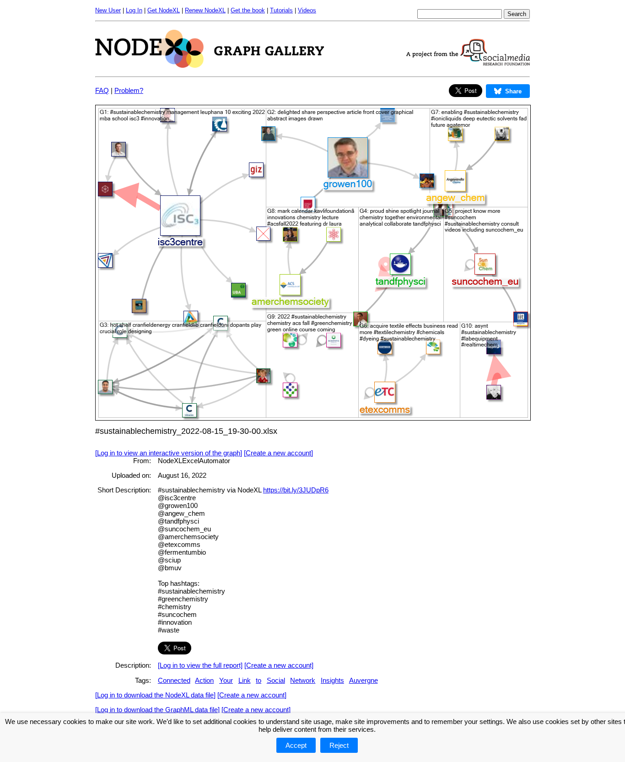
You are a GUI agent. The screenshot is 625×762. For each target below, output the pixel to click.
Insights (332, 680)
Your (226, 680)
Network (302, 680)
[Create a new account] (278, 453)
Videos (307, 10)
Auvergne (363, 680)
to (258, 680)
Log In (134, 10)
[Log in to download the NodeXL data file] (155, 695)
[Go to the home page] (209, 65)
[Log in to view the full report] (200, 665)
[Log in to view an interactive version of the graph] (168, 453)
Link (244, 680)
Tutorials (281, 10)
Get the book (248, 10)
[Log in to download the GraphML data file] (157, 709)
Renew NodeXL (205, 10)
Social (276, 680)
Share (513, 91)
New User (108, 10)
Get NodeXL (163, 10)
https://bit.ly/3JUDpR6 (296, 490)
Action (204, 680)
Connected (174, 680)
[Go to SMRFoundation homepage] (468, 63)
